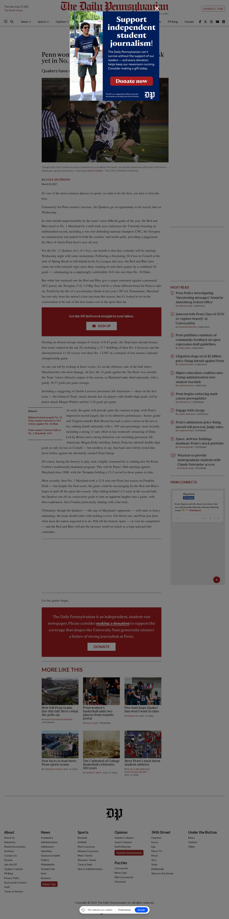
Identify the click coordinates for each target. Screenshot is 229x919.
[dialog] (114, 459)
